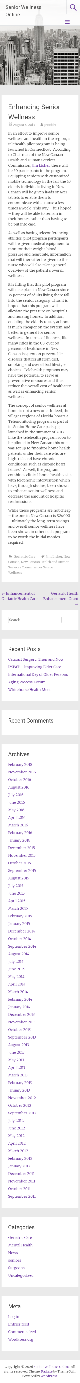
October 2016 (19, 779)
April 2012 (17, 1143)
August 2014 (18, 954)
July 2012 (16, 1120)
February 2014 (20, 999)
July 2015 (15, 885)
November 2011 (21, 1181)
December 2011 (21, 1173)
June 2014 (16, 969)
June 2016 (16, 802)
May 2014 (16, 976)
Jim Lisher (41, 165)
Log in (13, 1316)
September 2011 (22, 1196)
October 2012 (19, 1105)
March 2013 (18, 1075)
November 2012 (22, 1098)
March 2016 (18, 825)
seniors (14, 1260)
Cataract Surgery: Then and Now (36, 659)
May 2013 (16, 1060)
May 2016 (16, 810)
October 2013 (19, 1029)
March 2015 (18, 908)
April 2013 (16, 1067)
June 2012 (16, 1128)
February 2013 (20, 1082)
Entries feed (18, 1324)
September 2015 (22, 870)
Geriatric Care (25, 557)
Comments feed (22, 1332)
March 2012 (18, 1151)
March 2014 (18, 992)
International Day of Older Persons (38, 674)
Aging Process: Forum (27, 682)
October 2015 (19, 863)
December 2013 (21, 1014)
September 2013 (22, 1037)
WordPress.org (20, 1339)
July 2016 (16, 795)
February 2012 (20, 1158)
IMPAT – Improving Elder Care (34, 667)
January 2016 (19, 840)
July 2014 (16, 961)
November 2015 (22, 855)
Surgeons (16, 1268)
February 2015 (20, 916)
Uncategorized (21, 1275)
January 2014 (19, 1007)
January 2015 (19, 923)
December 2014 (21, 931)
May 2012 (16, 1135)
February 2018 (20, 764)
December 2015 (21, 848)
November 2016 (22, 772)
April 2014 (17, 984)
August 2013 (18, 1045)
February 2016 (20, 832)
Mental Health (20, 1245)
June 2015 (16, 893)
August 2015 (18, 878)
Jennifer (50, 125)
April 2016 (17, 817)
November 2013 (21, 1022)
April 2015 (16, 901)
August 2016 (18, 787)
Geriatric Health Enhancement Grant (60, 598)
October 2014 (19, 938)
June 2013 (16, 1052)
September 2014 (22, 946)
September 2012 (22, 1113)
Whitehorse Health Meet (29, 689)
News (13, 1252)
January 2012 (19, 1166)
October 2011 (19, 1188)
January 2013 (19, 1090)
